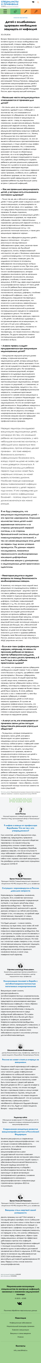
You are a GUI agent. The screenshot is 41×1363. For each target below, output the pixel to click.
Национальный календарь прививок (20, 1326)
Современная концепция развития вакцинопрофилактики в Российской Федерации (20, 1132)
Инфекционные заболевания (20, 1323)
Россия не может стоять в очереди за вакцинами (20, 1061)
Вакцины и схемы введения (20, 1333)
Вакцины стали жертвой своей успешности (20, 1211)
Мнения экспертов (20, 18)
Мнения (20, 1337)
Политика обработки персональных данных (20, 1310)
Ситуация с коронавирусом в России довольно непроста (20, 889)
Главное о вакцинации (20, 1330)
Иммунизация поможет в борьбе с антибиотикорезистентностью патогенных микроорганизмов (20, 984)
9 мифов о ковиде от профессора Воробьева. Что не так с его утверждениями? (20, 828)
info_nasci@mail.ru (20, 1350)
